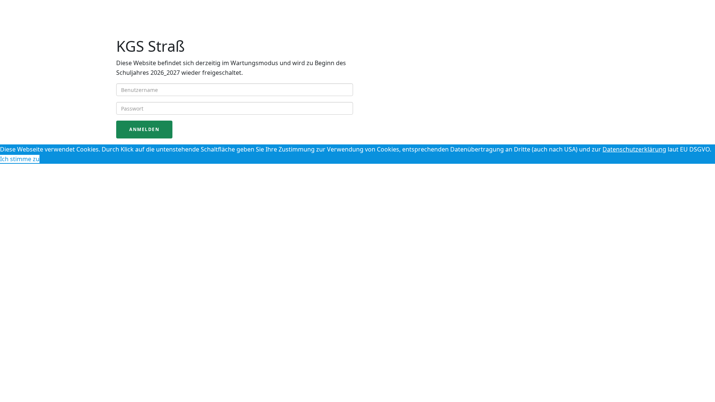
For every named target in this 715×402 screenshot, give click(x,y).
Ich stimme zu (19, 159)
